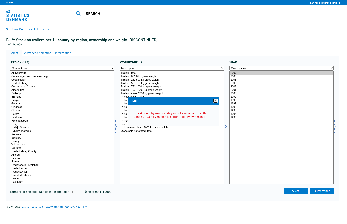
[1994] (281, 114)
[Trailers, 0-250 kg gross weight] (171, 76)
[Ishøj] (62, 124)
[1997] (281, 103)
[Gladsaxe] (62, 107)
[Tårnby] (62, 141)
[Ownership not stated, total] (171, 131)
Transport (44, 29)
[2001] (281, 90)
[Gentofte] (62, 103)
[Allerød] (62, 155)
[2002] (281, 86)
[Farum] (62, 161)
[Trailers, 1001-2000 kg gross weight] (171, 90)
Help (335, 3)
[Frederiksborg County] (62, 151)
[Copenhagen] (62, 80)
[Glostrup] (62, 110)
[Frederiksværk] (62, 172)
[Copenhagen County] (62, 86)
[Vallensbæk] (62, 144)
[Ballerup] (62, 93)
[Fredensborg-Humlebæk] (62, 165)
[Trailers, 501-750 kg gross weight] (171, 83)
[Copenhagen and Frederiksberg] (62, 76)
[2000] (281, 93)
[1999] (281, 97)
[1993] (281, 117)
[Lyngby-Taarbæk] (62, 131)
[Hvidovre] (62, 117)
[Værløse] (62, 148)
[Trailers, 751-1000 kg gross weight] (171, 86)
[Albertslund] (62, 90)
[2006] (281, 76)
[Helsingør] (62, 182)
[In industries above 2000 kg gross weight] (171, 127)
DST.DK (9, 2)
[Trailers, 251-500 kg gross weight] (171, 80)
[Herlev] (62, 114)
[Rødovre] (62, 134)
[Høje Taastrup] (62, 121)
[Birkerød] (62, 158)
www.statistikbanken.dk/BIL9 (66, 207)
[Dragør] (62, 100)
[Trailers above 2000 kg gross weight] (171, 93)
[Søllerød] (62, 138)
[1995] (281, 110)
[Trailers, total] (171, 73)
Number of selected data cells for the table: (40, 191)
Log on (314, 3)
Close (215, 101)
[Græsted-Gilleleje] (62, 175)
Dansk (325, 3)
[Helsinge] (62, 178)
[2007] (281, 73)
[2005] (281, 80)
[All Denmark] (62, 73)
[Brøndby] (62, 97)
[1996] (281, 107)
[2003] (281, 83)
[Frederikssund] (62, 168)
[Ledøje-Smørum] (62, 127)
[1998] (281, 100)
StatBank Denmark (19, 29)
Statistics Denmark (31, 207)
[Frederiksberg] (62, 83)
